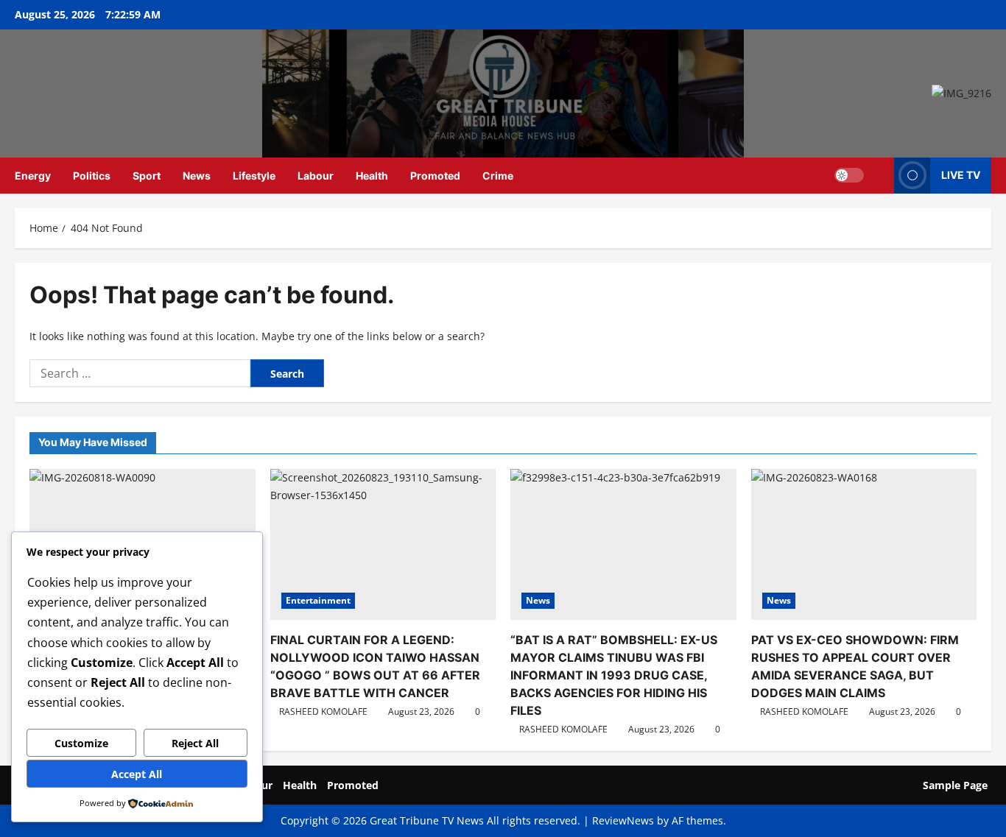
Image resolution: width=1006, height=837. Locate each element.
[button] (879, 175)
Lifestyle (254, 175)
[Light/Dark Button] (849, 175)
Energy (33, 175)
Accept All (136, 774)
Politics (91, 175)
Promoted (435, 175)
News (197, 175)
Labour (316, 175)
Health (372, 175)
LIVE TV (960, 175)
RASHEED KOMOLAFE (323, 711)
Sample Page (955, 785)
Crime (497, 175)
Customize (81, 743)
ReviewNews (623, 820)
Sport (147, 175)
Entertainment (318, 600)
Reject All (195, 743)
